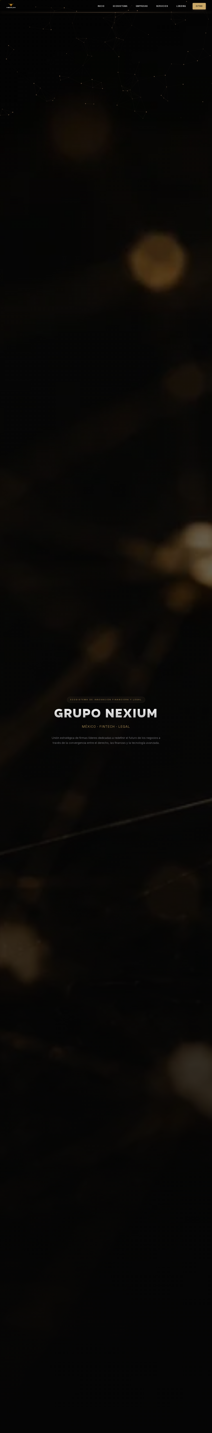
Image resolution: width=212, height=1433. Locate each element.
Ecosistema (120, 6)
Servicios (162, 6)
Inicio (101, 6)
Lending (181, 6)
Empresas (142, 6)
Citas (199, 6)
